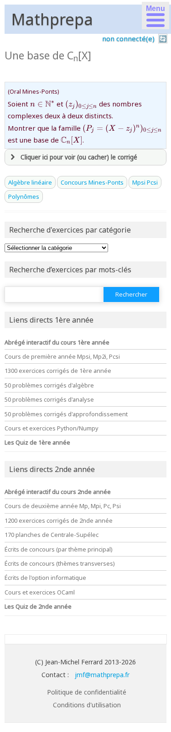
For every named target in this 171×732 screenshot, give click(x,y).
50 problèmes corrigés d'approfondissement (66, 414)
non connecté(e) (128, 38)
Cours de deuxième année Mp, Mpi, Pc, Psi (63, 506)
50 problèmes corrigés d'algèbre (49, 385)
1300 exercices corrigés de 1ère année (58, 370)
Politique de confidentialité (86, 692)
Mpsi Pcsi (145, 182)
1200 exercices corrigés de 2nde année (59, 520)
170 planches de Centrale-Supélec (51, 534)
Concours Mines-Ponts (92, 182)
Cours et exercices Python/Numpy (51, 428)
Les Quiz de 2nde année (38, 606)
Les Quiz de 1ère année (37, 442)
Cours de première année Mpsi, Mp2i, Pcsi (62, 356)
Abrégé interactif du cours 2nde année (58, 492)
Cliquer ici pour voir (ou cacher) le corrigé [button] (79, 157)
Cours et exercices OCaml (40, 592)
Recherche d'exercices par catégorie (70, 230)
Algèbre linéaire (30, 182)
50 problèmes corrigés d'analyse (49, 399)
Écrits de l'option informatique (45, 577)
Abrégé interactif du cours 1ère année (57, 342)
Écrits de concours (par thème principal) (59, 549)
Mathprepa (52, 19)
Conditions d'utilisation (87, 704)
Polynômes (23, 196)
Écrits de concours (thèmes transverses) (60, 563)
